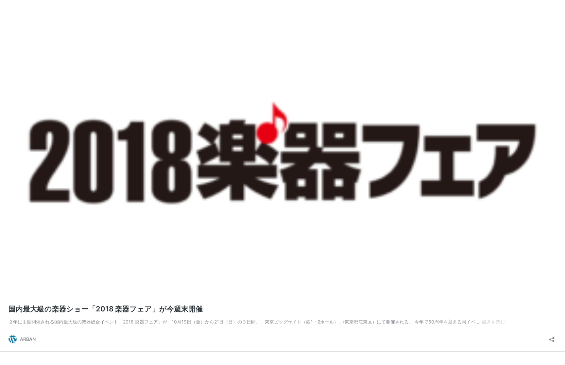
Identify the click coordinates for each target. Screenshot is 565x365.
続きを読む (493, 321)
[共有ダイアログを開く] (551, 337)
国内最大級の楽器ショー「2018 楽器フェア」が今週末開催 (106, 309)
